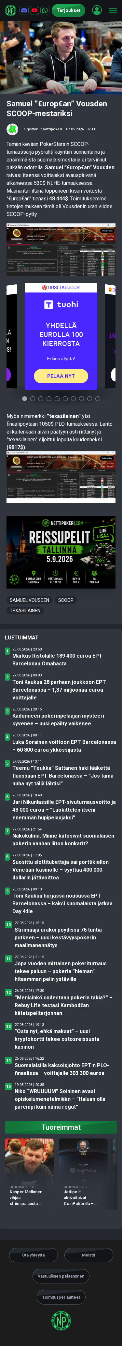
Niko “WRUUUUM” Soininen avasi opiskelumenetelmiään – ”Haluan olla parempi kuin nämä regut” (60, 1099)
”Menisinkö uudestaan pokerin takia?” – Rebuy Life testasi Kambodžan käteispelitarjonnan (64, 1005)
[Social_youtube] (34, 10)
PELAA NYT (61, 376)
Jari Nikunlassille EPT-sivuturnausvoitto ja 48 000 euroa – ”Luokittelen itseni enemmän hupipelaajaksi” (64, 810)
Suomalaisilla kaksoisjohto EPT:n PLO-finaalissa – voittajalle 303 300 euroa (62, 1069)
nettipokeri (52, 129)
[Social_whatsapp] (44, 10)
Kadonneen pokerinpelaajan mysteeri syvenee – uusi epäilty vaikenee (58, 720)
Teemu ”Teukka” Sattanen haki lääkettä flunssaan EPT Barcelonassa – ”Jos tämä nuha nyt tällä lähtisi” (63, 776)
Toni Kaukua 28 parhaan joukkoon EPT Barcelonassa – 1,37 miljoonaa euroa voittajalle (59, 690)
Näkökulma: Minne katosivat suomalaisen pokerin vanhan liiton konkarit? (63, 840)
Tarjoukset (68, 10)
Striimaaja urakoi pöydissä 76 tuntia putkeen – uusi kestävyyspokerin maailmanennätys (58, 937)
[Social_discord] (24, 10)
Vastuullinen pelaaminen (61, 1276)
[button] (97, 10)
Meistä (88, 1255)
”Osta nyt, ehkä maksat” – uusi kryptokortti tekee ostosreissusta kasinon (57, 1039)
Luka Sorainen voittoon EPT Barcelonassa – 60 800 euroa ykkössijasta (64, 746)
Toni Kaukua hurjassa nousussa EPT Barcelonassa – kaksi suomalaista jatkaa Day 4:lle (62, 903)
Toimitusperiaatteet (61, 1297)
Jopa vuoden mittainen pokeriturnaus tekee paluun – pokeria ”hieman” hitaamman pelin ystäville (61, 971)
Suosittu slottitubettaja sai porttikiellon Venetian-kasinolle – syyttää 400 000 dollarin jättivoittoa (60, 870)
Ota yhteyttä (33, 1255)
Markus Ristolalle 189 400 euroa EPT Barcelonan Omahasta (57, 660)
